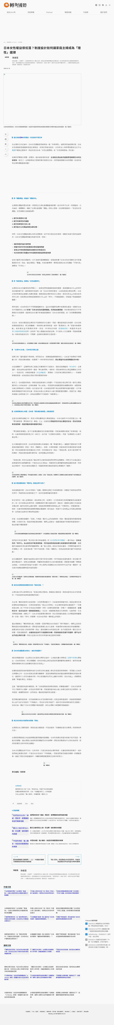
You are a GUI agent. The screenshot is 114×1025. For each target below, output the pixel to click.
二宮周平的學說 (72, 657)
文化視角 (20, 42)
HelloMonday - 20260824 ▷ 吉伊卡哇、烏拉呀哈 (99, 935)
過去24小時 (11, 12)
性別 (32, 803)
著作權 (54, 1011)
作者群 (85, 12)
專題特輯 (68, 12)
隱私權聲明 (60, 1011)
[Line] (6, 144)
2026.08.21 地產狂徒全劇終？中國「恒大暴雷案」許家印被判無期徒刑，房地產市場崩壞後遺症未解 (98, 940)
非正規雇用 (41, 372)
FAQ (33, 1011)
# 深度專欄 (15, 810)
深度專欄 (31, 12)
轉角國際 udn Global (12, 42)
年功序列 (72, 366)
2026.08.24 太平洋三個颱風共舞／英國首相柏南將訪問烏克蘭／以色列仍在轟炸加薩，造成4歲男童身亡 (99, 930)
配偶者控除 (63, 328)
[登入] (106, 5)
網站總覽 (86, 1011)
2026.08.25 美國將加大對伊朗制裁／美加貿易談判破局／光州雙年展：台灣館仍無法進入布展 (98, 924)
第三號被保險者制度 (19, 331)
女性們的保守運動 (57, 540)
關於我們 (103, 12)
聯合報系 (67, 1011)
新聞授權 (42, 1011)
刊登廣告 (28, 1011)
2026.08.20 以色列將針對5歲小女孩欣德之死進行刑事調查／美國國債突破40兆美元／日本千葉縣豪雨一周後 (99, 946)
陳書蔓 (15, 57)
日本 (26, 803)
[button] (96, 5)
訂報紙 (73, 1011)
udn (5, 42)
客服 (37, 1011)
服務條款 (49, 1011)
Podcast (49, 12)
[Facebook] (6, 139)
